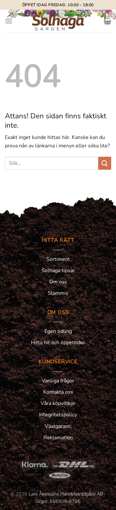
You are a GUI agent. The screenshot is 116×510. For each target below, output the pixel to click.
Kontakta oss (58, 392)
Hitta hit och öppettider (58, 342)
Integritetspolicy (58, 414)
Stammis (58, 293)
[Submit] (104, 163)
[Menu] (9, 21)
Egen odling (58, 331)
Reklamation (58, 437)
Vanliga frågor (58, 380)
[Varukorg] (107, 21)
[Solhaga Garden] (58, 21)
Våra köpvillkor (58, 403)
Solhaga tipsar (58, 270)
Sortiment (58, 259)
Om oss (58, 281)
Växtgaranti (58, 426)
